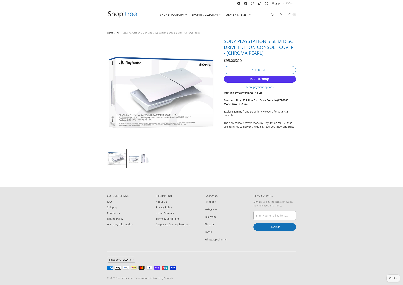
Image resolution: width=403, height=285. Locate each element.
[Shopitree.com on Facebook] (245, 3)
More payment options (260, 87)
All (118, 32)
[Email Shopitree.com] (238, 3)
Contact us (113, 213)
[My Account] (281, 14)
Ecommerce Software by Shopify (154, 278)
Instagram (211, 209)
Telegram (210, 217)
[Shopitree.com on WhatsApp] (266, 3)
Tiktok (208, 232)
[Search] (272, 14)
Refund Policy (115, 218)
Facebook (210, 201)
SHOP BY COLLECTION (205, 14)
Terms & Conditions (167, 218)
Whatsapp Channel (216, 239)
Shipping (112, 207)
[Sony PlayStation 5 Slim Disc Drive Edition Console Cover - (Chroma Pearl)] (161, 92)
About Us (161, 201)
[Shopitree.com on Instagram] (252, 3)
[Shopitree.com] (123, 15)
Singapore (282, 3)
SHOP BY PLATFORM (172, 14)
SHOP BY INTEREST (237, 14)
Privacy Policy (164, 207)
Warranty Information (120, 224)
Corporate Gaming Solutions (173, 224)
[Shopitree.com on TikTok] (259, 3)
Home (110, 32)
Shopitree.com (124, 278)
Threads (209, 224)
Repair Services (165, 213)
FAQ (109, 201)
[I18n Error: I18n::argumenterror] (117, 158)
